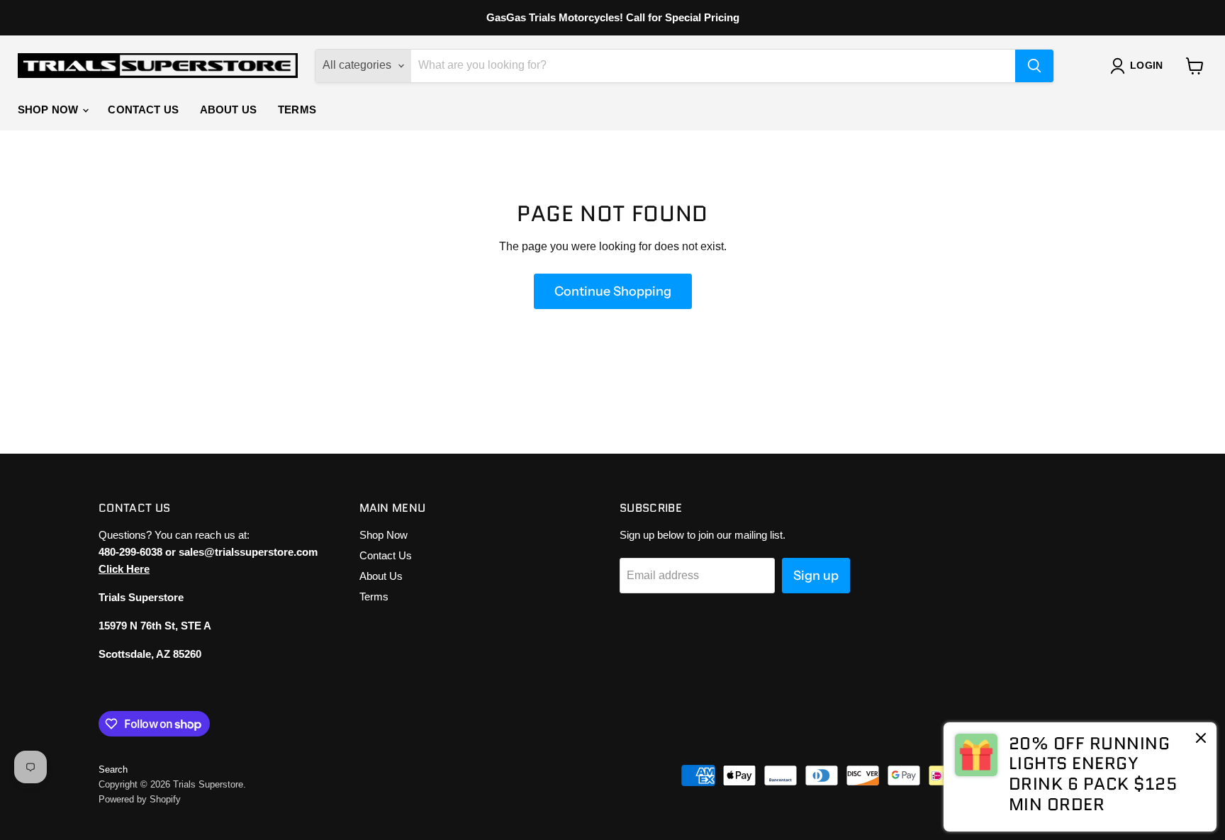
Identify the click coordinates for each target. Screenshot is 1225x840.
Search (113, 769)
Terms (297, 109)
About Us (228, 109)
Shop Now (49, 109)
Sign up (816, 575)
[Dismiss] (1201, 739)
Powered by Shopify (140, 799)
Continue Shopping (612, 291)
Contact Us (143, 109)
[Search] (1034, 66)
